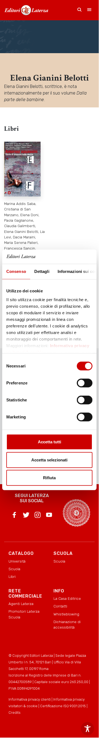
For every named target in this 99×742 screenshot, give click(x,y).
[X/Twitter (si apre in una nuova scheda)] (26, 516)
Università (17, 561)
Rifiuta (49, 477)
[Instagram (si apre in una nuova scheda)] (38, 516)
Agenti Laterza (21, 603)
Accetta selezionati (49, 460)
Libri (12, 576)
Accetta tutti (49, 442)
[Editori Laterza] (26, 10)
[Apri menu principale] (89, 10)
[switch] (84, 383)
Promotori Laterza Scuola (24, 614)
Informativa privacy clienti (30, 699)
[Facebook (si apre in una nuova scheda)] (14, 516)
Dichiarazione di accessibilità (67, 624)
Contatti (60, 606)
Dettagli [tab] (41, 271)
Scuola (14, 569)
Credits (15, 712)
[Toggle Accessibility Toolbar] (87, 728)
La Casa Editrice (67, 598)
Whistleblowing (66, 614)
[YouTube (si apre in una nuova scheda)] (49, 516)
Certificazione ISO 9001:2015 (63, 706)
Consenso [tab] (16, 271)
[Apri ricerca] (79, 10)
